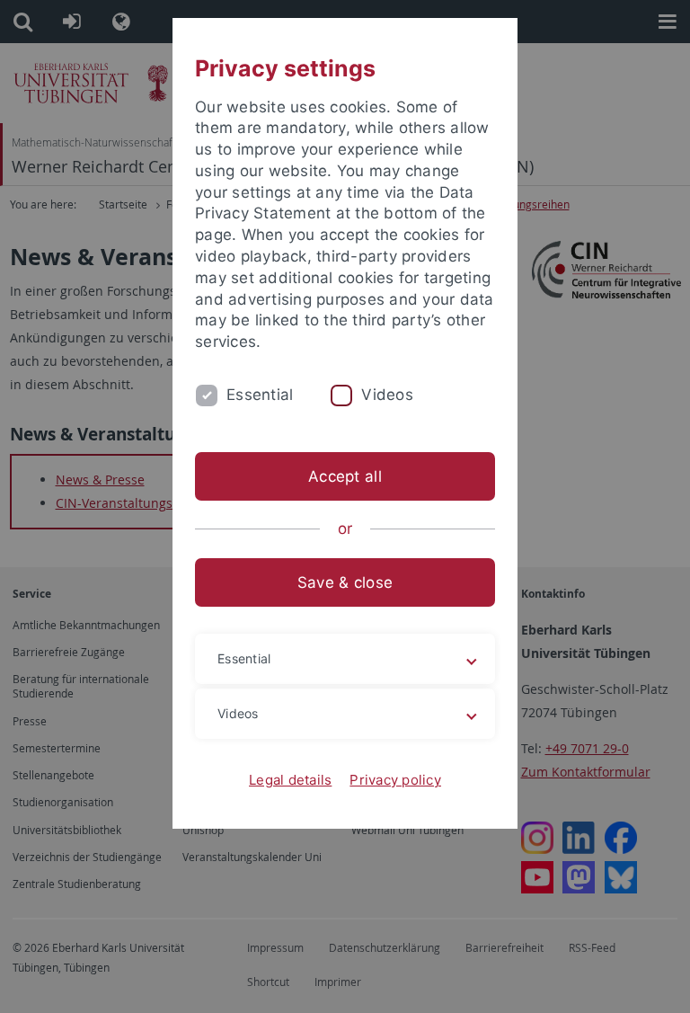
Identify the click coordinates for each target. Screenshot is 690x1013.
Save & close (345, 582)
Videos (387, 395)
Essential (259, 395)
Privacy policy (395, 779)
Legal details (290, 779)
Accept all (345, 476)
